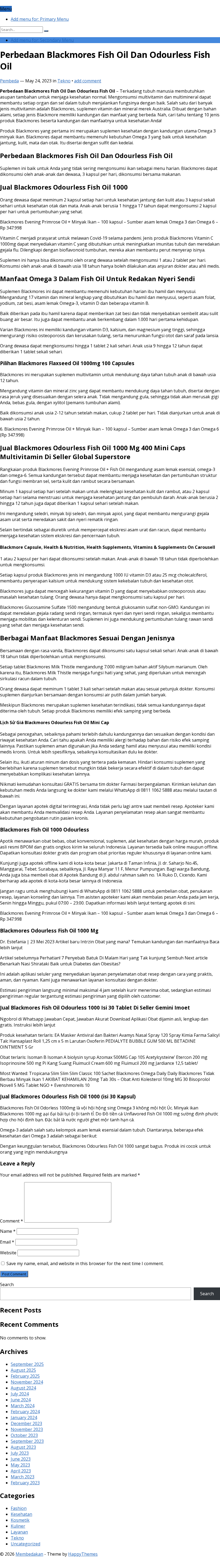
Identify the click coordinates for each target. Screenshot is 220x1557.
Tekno (64, 81)
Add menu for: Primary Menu (40, 19)
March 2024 (22, 1406)
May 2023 (20, 1465)
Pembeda (9, 81)
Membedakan (29, 1554)
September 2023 (27, 1441)
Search (7, 1284)
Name (8, 1231)
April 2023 (21, 1471)
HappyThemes (83, 1554)
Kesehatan (21, 1514)
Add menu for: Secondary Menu (42, 40)
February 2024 (25, 1412)
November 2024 (27, 1382)
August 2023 (23, 1447)
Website (8, 1253)
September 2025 (27, 1364)
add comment (87, 81)
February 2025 (25, 1376)
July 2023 (20, 1453)
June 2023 (21, 1459)
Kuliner (18, 1526)
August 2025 (23, 1370)
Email (7, 1242)
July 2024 (20, 1394)
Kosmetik (20, 1520)
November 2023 (27, 1429)
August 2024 (23, 1388)
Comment (11, 1221)
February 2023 (25, 1483)
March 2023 (22, 1477)
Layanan (19, 1532)
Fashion (19, 1508)
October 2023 (24, 1435)
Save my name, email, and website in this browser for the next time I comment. (85, 1263)
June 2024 (21, 1400)
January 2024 (24, 1417)
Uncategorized (25, 1544)
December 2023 (26, 1423)
